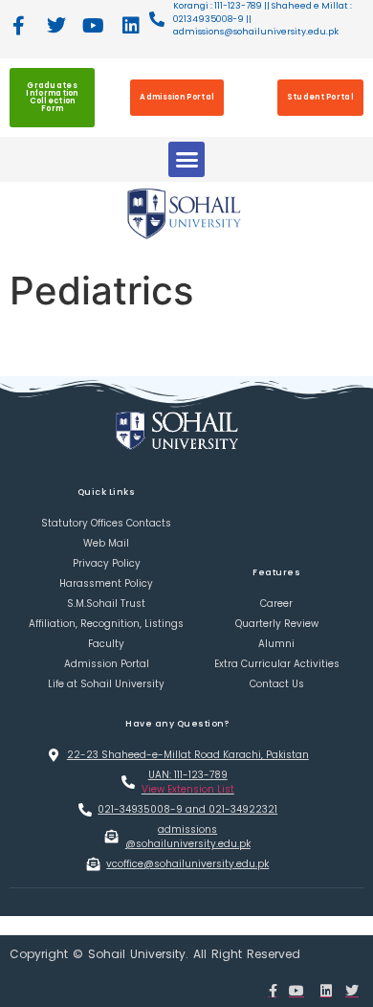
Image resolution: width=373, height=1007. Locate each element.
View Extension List (188, 789)
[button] (186, 160)
